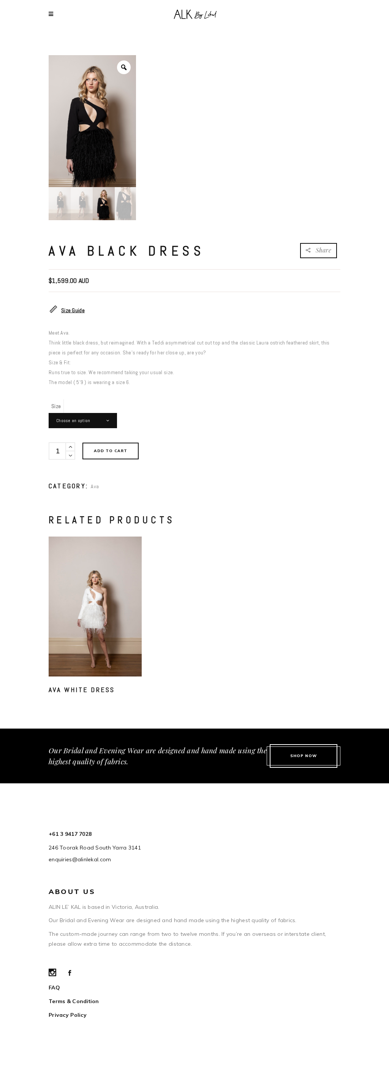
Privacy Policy (68, 1014)
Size (56, 406)
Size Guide (73, 310)
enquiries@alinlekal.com (80, 859)
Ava (95, 486)
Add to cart (110, 450)
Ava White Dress (82, 689)
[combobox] (83, 420)
